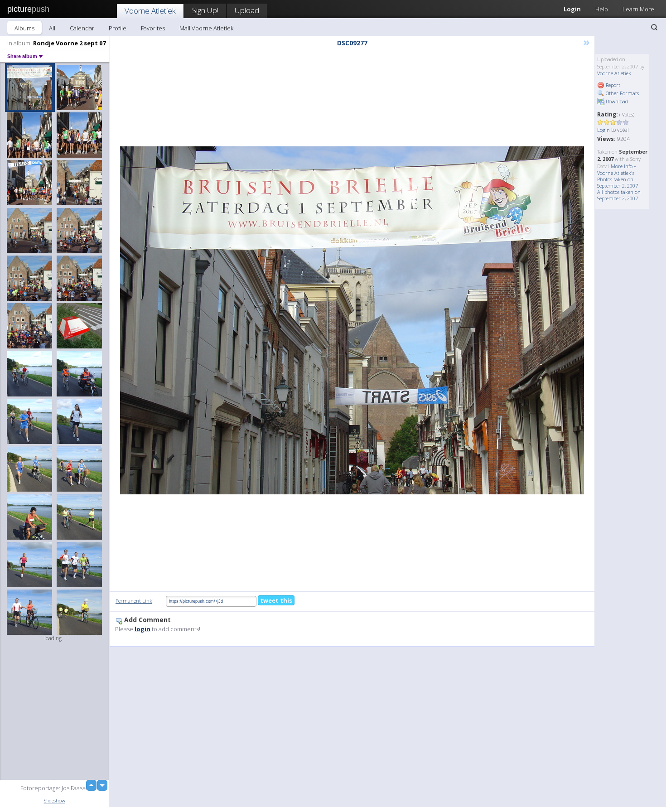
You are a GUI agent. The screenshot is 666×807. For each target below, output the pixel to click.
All (52, 28)
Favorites (153, 28)
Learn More (638, 9)
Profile (117, 28)
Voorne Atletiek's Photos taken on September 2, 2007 (617, 179)
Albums (24, 28)
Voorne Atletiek (150, 10)
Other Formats (621, 93)
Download (616, 101)
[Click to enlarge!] (352, 320)
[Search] (654, 27)
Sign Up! (205, 10)
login (142, 629)
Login (572, 9)
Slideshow (54, 800)
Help (601, 9)
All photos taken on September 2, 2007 (619, 195)
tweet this (276, 600)
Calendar (82, 28)
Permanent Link (134, 600)
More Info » (623, 166)
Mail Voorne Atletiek (206, 28)
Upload (247, 10)
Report (612, 85)
